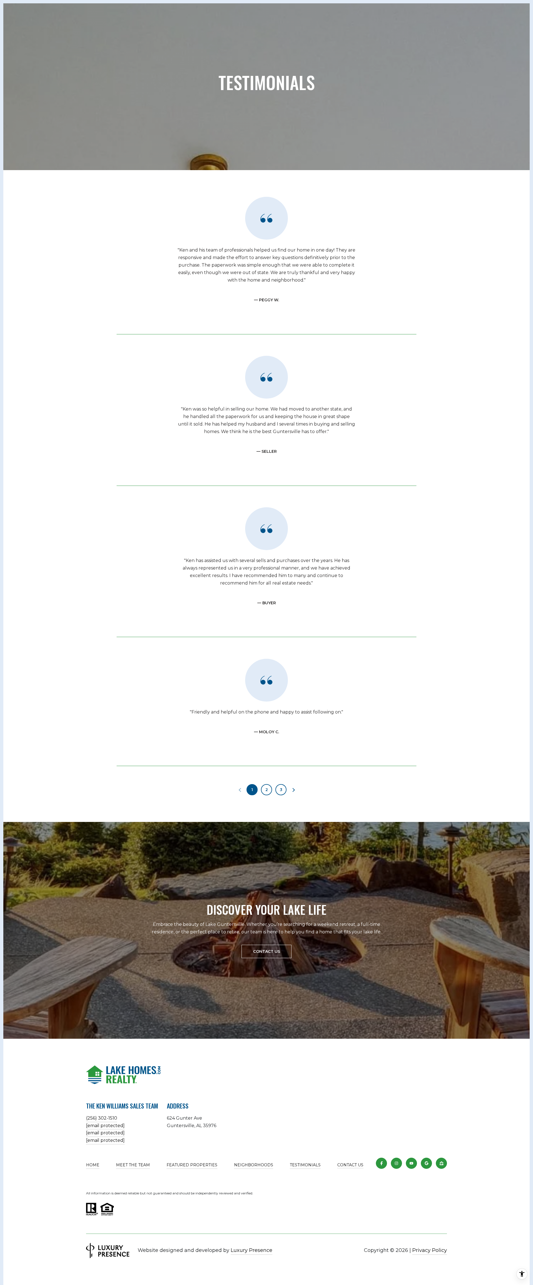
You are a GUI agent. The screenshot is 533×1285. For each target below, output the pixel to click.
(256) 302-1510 (101, 1118)
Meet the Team (133, 1164)
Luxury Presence (251, 1250)
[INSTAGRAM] (396, 1163)
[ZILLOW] (441, 1163)
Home (92, 1164)
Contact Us (350, 1165)
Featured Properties (192, 1164)
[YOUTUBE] (411, 1163)
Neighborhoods (253, 1164)
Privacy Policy (429, 1250)
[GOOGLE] (426, 1163)
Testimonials (305, 1164)
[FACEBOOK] (381, 1163)
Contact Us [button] (266, 951)
